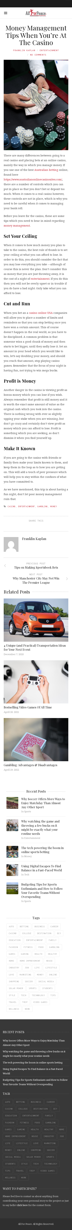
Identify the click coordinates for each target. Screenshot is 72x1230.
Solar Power (16, 988)
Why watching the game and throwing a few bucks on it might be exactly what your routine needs (40, 827)
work (27, 1009)
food (41, 947)
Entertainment (49, 50)
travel (13, 1002)
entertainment (40, 278)
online (53, 975)
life (37, 968)
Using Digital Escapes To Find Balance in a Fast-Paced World (41, 868)
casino (12, 506)
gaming (25, 954)
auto (11, 926)
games (12, 954)
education (14, 940)
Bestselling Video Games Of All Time (28, 707)
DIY (59, 933)
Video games (40, 1002)
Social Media (46, 981)
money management (17, 225)
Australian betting (46, 170)
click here (22, 1205)
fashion (13, 947)
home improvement (30, 961)
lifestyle (51, 968)
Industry (14, 968)
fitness (28, 947)
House (49, 961)
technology (38, 995)
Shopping (14, 981)
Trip (25, 1002)
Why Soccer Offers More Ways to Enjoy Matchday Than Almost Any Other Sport (43, 803)
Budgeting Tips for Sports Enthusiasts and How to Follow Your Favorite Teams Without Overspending (42, 890)
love (11, 975)
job (27, 968)
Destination (44, 933)
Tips (53, 995)
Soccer (29, 981)
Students (47, 988)
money (53, 506)
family (52, 940)
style (12, 995)
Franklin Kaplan (24, 50)
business (40, 926)
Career (54, 926)
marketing (25, 975)
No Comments (38, 55)
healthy (52, 954)
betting (24, 926)
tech (23, 995)
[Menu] (6, 13)
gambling (42, 506)
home (11, 961)
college (26, 933)
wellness (14, 1009)
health (38, 954)
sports (33, 988)
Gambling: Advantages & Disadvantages (30, 765)
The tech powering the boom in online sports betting (42, 850)
